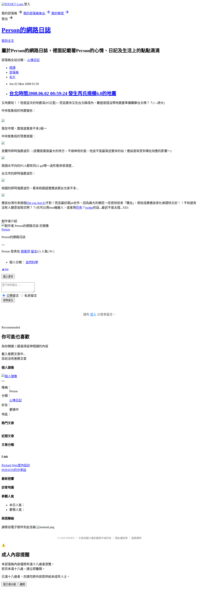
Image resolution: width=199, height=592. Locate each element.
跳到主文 (8, 40)
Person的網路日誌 (26, 30)
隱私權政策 (121, 538)
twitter (89, 207)
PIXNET (70, 538)
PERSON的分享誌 (14, 470)
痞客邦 (25, 251)
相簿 (12, 67)
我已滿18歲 (9, 584)
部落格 (14, 72)
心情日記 (33, 60)
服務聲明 (136, 538)
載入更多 (8, 276)
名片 (12, 77)
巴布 (79, 207)
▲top (5, 269)
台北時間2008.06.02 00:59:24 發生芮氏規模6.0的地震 (62, 93)
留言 (34, 251)
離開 (22, 584)
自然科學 (32, 262)
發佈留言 (8, 300)
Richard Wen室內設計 (16, 465)
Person (6, 229)
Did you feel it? (35, 203)
